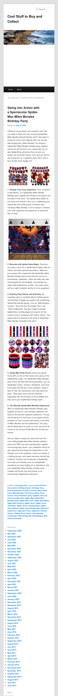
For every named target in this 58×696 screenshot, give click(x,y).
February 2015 (13, 635)
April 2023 (11, 569)
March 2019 (12, 614)
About (19, 89)
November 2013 (14, 670)
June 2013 (11, 685)
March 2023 (12, 572)
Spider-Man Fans (26, 500)
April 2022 (11, 578)
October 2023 (13, 554)
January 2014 (13, 664)
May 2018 (11, 629)
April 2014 (11, 655)
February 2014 (13, 661)
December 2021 (14, 581)
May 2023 (11, 566)
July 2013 (11, 682)
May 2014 (11, 652)
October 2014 (13, 637)
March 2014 (12, 658)
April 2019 (11, 611)
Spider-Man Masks (41, 500)
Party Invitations (20, 495)
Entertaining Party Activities (18, 490)
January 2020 (13, 599)
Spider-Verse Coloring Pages (28, 505)
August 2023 (12, 560)
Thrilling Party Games (22, 513)
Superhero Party (24, 510)
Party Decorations (32, 493)
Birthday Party (38, 488)
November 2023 (14, 551)
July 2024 (11, 539)
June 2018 (11, 626)
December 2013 (14, 667)
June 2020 (11, 596)
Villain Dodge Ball (25, 516)
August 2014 (12, 644)
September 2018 (14, 620)
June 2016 (11, 632)
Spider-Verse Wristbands (30, 508)
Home (10, 89)
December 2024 (14, 536)
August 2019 (12, 608)
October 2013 (13, 673)
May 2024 (11, 545)
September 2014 (14, 640)
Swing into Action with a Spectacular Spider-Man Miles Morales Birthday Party (23, 114)
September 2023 (14, 557)
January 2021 (13, 590)
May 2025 (11, 533)
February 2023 (13, 575)
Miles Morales (18, 493)
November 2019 (14, 605)
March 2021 (12, 587)
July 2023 (11, 563)
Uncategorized (21, 485)
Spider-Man (29, 498)
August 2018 (12, 623)
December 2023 (14, 548)
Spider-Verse (30, 503)
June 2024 (11, 542)
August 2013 (12, 679)
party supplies (33, 495)
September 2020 (14, 593)
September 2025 (14, 530)
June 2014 (11, 649)
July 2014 (11, 647)
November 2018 (14, 617)
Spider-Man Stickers (15, 503)
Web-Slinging (37, 516)
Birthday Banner (24, 488)
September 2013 (14, 676)
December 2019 (14, 602)
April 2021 (11, 584)
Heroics (34, 490)
